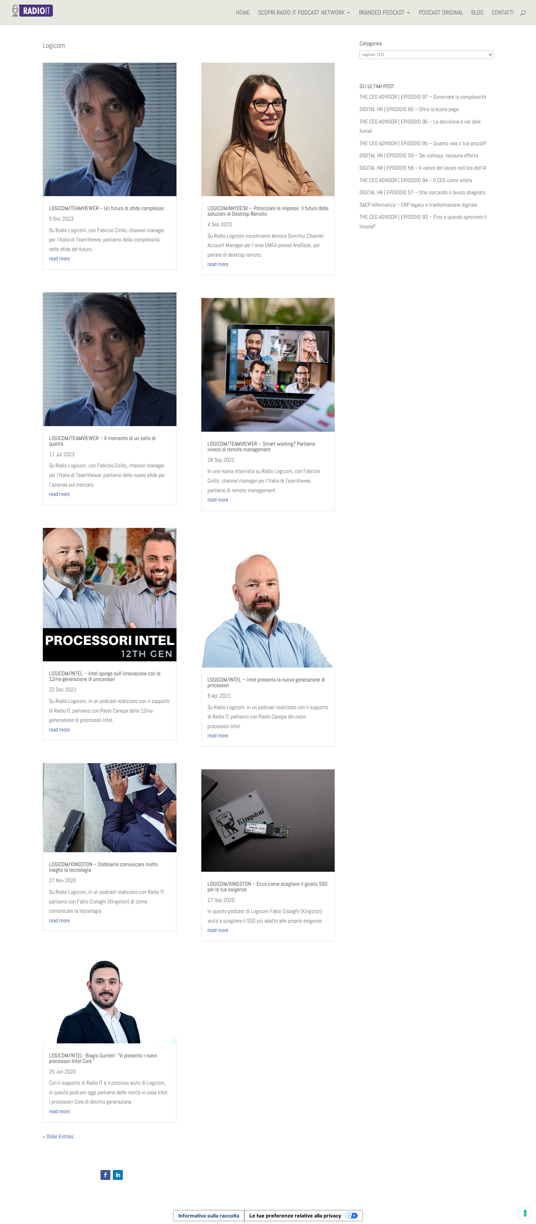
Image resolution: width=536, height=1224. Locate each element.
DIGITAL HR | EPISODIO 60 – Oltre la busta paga (409, 109)
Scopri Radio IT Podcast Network (301, 13)
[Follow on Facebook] (105, 1175)
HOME (243, 13)
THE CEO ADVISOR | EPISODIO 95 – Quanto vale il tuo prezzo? (423, 143)
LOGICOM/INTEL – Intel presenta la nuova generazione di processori (266, 682)
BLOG (477, 13)
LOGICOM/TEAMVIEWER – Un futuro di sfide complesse (106, 208)
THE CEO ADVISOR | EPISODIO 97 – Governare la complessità (423, 96)
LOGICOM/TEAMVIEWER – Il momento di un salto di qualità (102, 440)
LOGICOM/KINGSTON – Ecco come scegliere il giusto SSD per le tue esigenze (268, 886)
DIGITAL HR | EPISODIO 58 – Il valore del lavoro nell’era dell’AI (423, 167)
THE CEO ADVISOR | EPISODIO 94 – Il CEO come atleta (416, 180)
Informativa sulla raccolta (208, 1216)
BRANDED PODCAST (381, 13)
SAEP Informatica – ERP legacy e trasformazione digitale (418, 204)
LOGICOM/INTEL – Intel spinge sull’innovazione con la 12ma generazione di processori (104, 676)
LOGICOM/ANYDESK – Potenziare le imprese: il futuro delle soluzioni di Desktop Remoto (268, 211)
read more (59, 258)
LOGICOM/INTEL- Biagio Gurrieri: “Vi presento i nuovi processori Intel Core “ (103, 1058)
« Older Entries (58, 1136)
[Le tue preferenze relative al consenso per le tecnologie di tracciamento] (525, 1213)
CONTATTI (503, 13)
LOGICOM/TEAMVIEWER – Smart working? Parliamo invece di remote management (261, 446)
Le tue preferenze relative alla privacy (295, 1216)
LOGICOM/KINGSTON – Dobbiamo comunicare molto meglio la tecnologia (103, 867)
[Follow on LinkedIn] (118, 1175)
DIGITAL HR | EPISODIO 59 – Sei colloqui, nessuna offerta (419, 155)
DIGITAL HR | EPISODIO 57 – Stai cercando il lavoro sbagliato (422, 192)
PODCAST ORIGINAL (441, 13)
